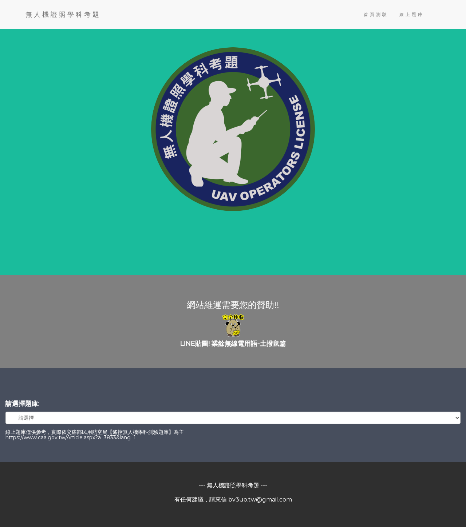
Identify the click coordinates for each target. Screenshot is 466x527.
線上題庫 (411, 14)
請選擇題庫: (22, 404)
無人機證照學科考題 (63, 15)
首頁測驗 (376, 14)
